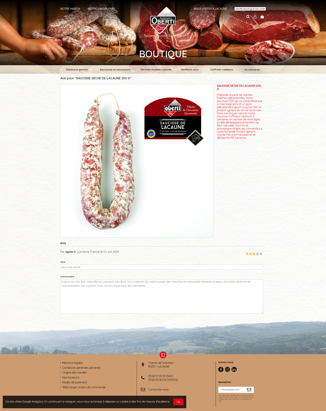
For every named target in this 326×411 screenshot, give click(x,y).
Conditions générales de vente (81, 367)
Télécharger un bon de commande (83, 387)
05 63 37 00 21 (157, 376)
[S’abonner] (249, 390)
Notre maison (70, 8)
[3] (254, 254)
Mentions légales (72, 362)
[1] (247, 254)
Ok (178, 402)
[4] (257, 254)
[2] (250, 254)
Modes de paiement (74, 382)
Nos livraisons (70, 377)
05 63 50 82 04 (157, 379)
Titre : (63, 262)
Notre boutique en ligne (250, 8)
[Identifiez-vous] (255, 17)
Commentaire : (67, 276)
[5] (260, 254)
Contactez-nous (158, 389)
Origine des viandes (74, 372)
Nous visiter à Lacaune (210, 8)
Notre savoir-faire (101, 8)
